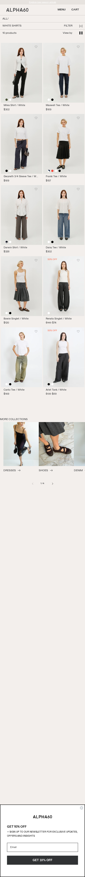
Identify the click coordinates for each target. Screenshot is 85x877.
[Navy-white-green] (49, 171)
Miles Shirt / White (14, 105)
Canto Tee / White (14, 390)
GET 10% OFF (43, 860)
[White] (10, 100)
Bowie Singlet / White (16, 318)
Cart (75, 9)
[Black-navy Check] (6, 242)
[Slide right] (53, 484)
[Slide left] (33, 484)
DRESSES (9, 470)
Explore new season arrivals (42, 2)
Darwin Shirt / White (15, 247)
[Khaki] (6, 100)
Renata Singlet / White (59, 318)
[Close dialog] (82, 808)
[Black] (52, 100)
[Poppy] (52, 171)
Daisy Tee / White (56, 247)
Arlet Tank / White (56, 390)
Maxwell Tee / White (57, 105)
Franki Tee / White (56, 176)
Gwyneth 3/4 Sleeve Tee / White (21, 176)
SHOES (43, 470)
